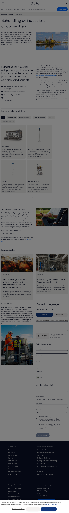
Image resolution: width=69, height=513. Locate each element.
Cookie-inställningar (18, 509)
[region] (34, 506)
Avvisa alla (33, 509)
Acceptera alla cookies (49, 509)
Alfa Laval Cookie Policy (51, 504)
